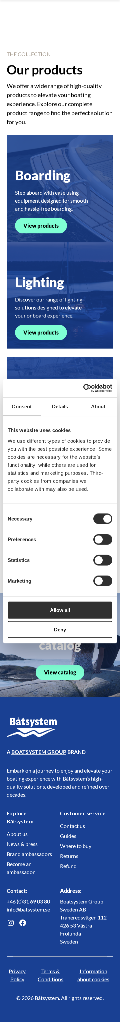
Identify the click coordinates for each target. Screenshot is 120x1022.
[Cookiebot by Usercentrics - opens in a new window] (84, 388)
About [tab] (98, 406)
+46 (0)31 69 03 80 (28, 901)
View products (41, 225)
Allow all (60, 610)
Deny (60, 629)
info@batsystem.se (28, 909)
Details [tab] (60, 406)
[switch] (102, 539)
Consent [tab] (22, 406)
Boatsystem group (38, 752)
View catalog (60, 672)
